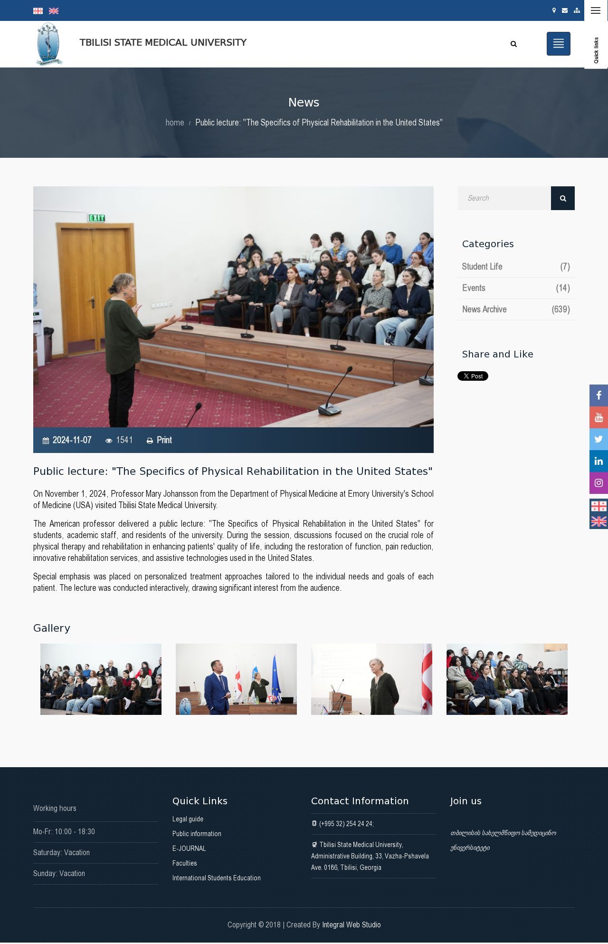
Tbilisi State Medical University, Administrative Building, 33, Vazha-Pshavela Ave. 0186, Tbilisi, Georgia (370, 856)
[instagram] (599, 483)
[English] (56, 10)
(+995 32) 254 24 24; (346, 824)
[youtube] (599, 417)
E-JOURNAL (189, 848)
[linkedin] (599, 461)
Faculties (184, 863)
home (175, 122)
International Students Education (216, 878)
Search (563, 198)
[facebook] (598, 395)
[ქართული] (41, 10)
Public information (196, 834)
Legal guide (187, 819)
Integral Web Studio (351, 924)
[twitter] (598, 439)
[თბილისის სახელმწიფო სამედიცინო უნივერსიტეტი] (101, 679)
